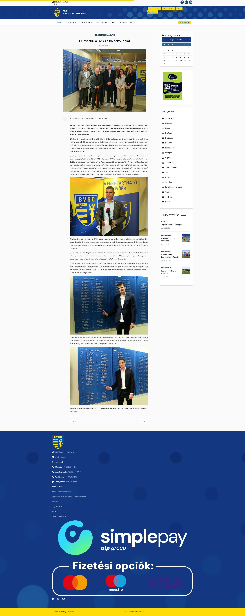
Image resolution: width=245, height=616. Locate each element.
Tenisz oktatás (168, 9)
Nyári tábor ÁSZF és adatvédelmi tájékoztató (69, 497)
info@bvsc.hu (60, 457)
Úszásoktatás (154, 9)
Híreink (58, 22)
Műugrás (168, 153)
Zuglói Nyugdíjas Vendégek (171, 225)
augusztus (174, 40)
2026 (180, 40)
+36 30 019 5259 (71, 477)
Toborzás (123, 22)
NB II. (113, 22)
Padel (167, 202)
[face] (53, 599)
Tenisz (168, 192)
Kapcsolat (133, 22)
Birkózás (168, 123)
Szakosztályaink (84, 22)
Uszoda (164, 221)
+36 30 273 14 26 (69, 467)
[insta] (59, 599)
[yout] (64, 599)
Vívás (167, 172)
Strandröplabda (171, 163)
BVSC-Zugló (69, 22)
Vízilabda (168, 182)
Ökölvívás (169, 197)
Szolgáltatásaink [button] (101, 22)
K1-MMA (168, 143)
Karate (167, 128)
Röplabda (168, 158)
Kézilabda (169, 138)
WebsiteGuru (140, 611)
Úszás (167, 177)
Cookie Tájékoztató (59, 516)
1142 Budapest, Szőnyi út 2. (65, 452)
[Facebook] (65, 119)
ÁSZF (54, 512)
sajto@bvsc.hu (71, 482)
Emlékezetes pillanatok (104, 35)
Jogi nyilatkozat (58, 507)
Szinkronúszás (171, 167)
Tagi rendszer (184, 22)
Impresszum (57, 502)
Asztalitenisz (170, 118)
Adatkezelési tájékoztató (61, 492)
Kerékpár (168, 133)
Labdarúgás (169, 148)
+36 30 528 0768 (74, 472)
